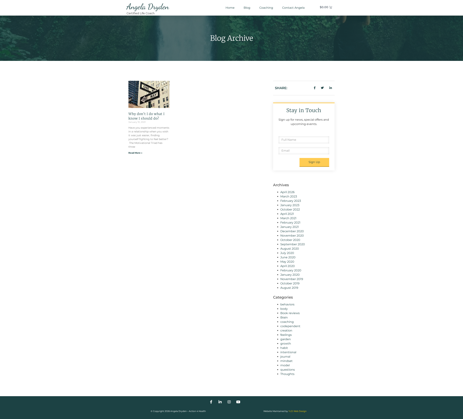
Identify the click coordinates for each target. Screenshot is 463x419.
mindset (286, 361)
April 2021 (287, 214)
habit (284, 348)
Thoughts (287, 374)
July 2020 (287, 253)
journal (285, 356)
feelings (286, 335)
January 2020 (290, 274)
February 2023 (290, 201)
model (285, 365)
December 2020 (292, 231)
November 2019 (291, 279)
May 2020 (287, 261)
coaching (287, 322)
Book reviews (290, 313)
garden (285, 339)
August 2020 (289, 248)
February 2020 (290, 270)
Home (230, 7)
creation (286, 330)
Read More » (135, 152)
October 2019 (290, 283)
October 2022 (290, 209)
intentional (288, 352)
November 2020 (292, 235)
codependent (290, 326)
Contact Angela (293, 7)
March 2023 (288, 196)
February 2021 (290, 222)
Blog (247, 7)
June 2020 (288, 257)
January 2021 (289, 227)
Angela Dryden (148, 6)
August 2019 (289, 287)
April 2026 (287, 192)
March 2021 (288, 218)
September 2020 (292, 244)
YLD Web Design (297, 411)
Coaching (266, 7)
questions (287, 369)
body (284, 308)
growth (285, 343)
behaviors (287, 304)
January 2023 (289, 205)
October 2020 (290, 240)
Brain (284, 317)
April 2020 (287, 266)
